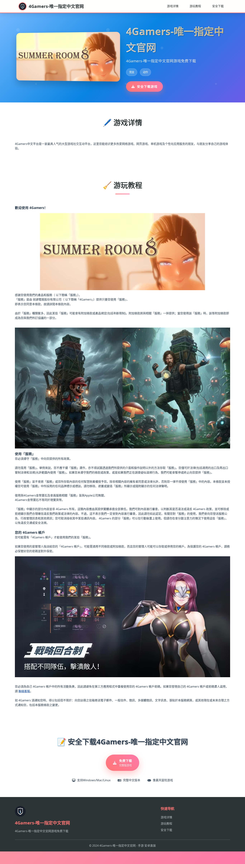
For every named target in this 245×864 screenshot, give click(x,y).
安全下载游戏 (147, 86)
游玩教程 (195, 6)
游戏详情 (172, 6)
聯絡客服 (24, 691)
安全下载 (218, 6)
